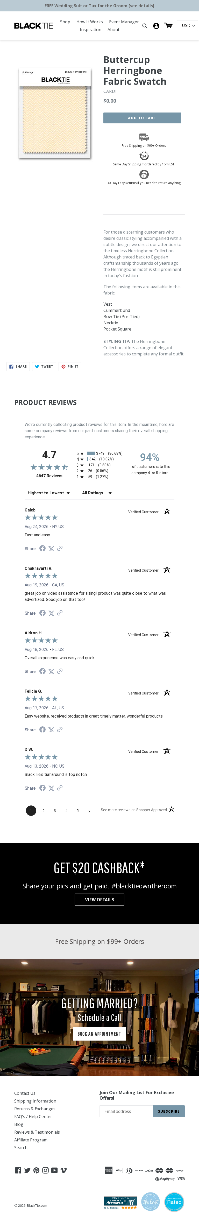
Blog (18, 1124)
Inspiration (90, 29)
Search (20, 1147)
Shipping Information (35, 1101)
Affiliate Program (30, 1140)
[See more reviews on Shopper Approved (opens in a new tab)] (60, 548)
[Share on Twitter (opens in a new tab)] (51, 548)
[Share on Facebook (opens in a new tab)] (42, 548)
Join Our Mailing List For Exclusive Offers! (137, 1095)
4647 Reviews (55, 475)
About (113, 29)
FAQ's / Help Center (33, 1116)
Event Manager (124, 22)
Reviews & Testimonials (37, 1132)
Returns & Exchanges (34, 1109)
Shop (65, 22)
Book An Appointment (99, 1034)
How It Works (89, 22)
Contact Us (24, 1093)
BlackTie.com (37, 1205)
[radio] (99, 453)
